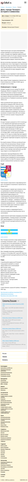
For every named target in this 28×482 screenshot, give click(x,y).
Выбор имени (4, 388)
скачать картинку (4, 179)
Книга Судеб (4, 445)
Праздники (3, 380)
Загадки (3, 468)
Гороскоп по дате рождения (5, 405)
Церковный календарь (6, 372)
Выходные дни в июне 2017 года (9, 295)
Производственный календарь (6, 370)
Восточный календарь (6, 402)
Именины (3, 390)
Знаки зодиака (4, 394)
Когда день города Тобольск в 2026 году (12, 317)
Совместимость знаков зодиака (6, 397)
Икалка (2, 454)
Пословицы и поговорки (7, 466)
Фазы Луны (3, 424)
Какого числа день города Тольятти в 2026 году (13, 304)
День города (4, 383)
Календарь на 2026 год (6, 368)
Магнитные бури (5, 430)
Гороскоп (3, 399)
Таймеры (3, 441)
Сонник (2, 476)
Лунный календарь (5, 417)
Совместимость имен (6, 407)
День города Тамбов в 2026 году (10, 340)
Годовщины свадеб (5, 376)
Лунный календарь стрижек (5, 419)
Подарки (3, 472)
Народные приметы (6, 465)
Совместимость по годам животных (5, 412)
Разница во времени (6, 437)
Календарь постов (5, 374)
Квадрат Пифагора (5, 449)
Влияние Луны (4, 426)
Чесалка (3, 452)
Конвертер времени (6, 439)
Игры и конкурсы (5, 470)
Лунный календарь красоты (5, 422)
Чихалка (3, 450)
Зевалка (3, 456)
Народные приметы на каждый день (6, 463)
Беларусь (5, 359)
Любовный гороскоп (6, 400)
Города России (9, 301)
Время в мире (4, 436)
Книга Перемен (4, 447)
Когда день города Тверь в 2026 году (11, 328)
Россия (4, 353)
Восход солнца (4, 434)
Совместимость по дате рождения (7, 409)
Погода (2, 432)
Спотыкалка (4, 457)
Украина (4, 356)
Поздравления (4, 382)
